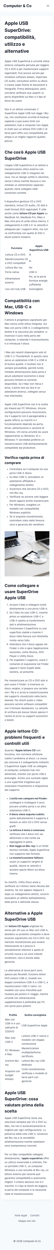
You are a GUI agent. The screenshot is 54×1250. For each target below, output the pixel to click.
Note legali (21, 1215)
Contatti (34, 1215)
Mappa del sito (27, 1220)
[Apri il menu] (48, 5)
